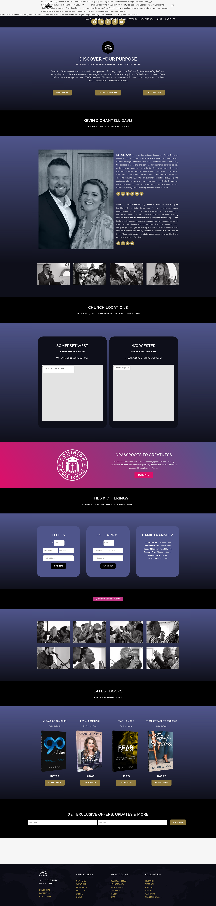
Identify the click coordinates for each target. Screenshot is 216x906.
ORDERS (114, 894)
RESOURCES (81, 887)
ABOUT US (80, 891)
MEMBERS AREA (117, 884)
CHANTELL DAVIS (152, 897)
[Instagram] (123, 194)
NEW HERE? (81, 881)
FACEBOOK (149, 884)
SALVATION (81, 884)
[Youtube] (137, 194)
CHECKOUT (115, 891)
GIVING (79, 897)
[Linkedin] (142, 194)
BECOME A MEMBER (118, 881)
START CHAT (44, 890)
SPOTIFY (148, 891)
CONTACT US (45, 897)
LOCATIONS (44, 893)
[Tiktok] (132, 194)
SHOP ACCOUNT (117, 887)
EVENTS (79, 894)
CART (112, 897)
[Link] (118, 194)
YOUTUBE (149, 887)
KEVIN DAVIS (150, 894)
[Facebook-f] (128, 194)
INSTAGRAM (150, 881)
